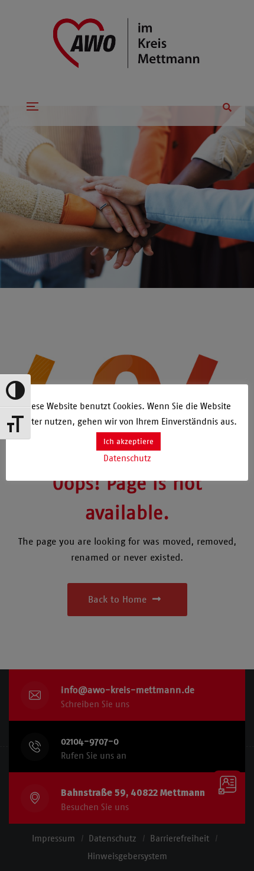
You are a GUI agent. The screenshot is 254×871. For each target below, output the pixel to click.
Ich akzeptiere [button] (128, 441)
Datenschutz (127, 458)
